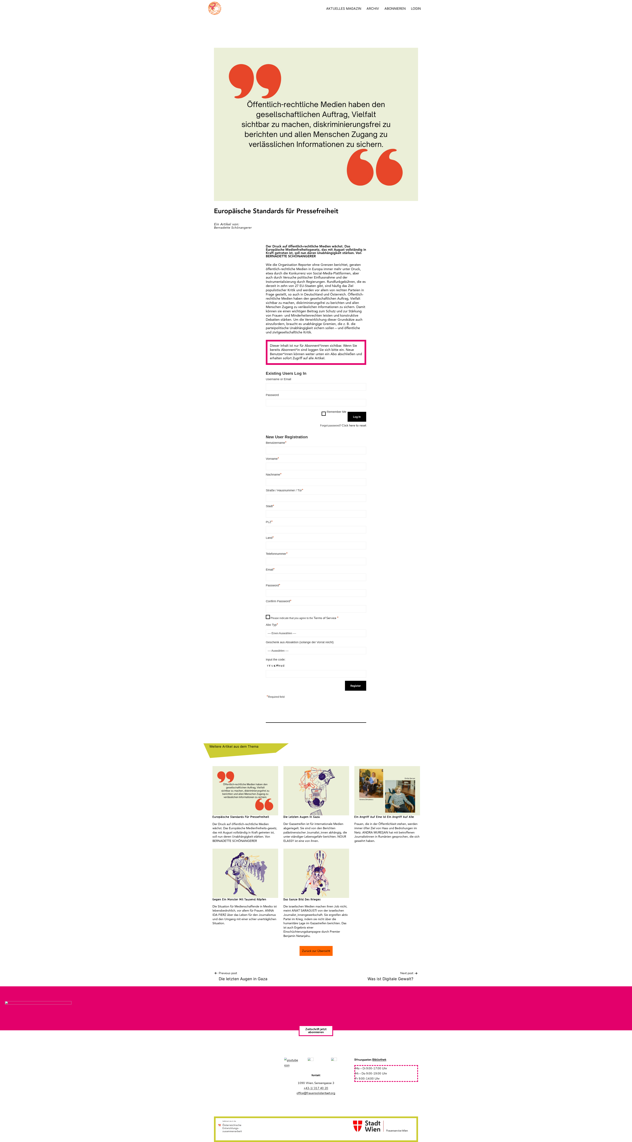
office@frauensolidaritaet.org (316, 1093)
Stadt (270, 506)
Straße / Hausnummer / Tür (284, 490)
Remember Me (336, 411)
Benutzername (276, 443)
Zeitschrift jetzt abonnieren (316, 1030)
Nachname (274, 474)
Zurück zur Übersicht (316, 951)
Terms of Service (325, 618)
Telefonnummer (277, 554)
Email (270, 569)
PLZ (269, 522)
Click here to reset (354, 425)
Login (416, 9)
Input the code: (275, 659)
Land (270, 538)
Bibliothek (379, 1060)
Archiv (373, 9)
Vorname (272, 459)
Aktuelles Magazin (343, 9)
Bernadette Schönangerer (233, 227)
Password (272, 395)
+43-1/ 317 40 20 (316, 1088)
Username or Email (278, 379)
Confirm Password (278, 601)
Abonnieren (395, 9)
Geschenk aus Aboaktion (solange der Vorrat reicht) (300, 642)
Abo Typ (272, 625)
